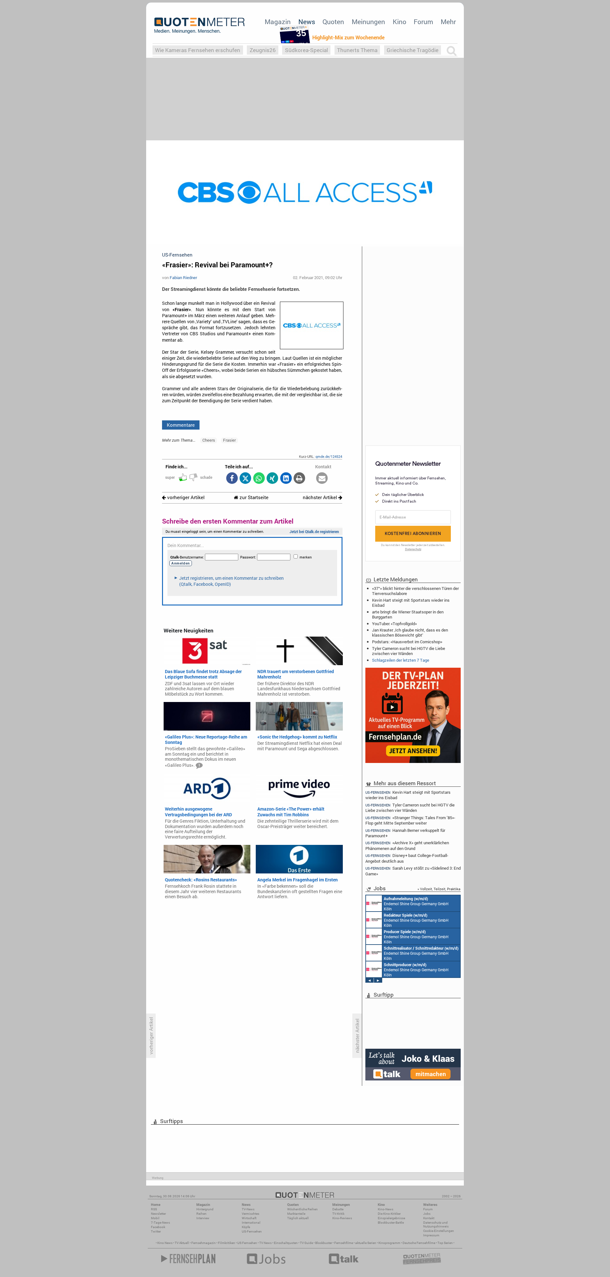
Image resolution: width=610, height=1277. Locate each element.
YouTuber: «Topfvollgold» (394, 623)
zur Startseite (253, 497)
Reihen (201, 1214)
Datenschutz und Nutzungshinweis (436, 1224)
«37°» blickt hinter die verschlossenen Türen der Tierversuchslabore (415, 590)
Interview (202, 1218)
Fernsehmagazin (203, 1243)
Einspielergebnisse (391, 1218)
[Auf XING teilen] (272, 478)
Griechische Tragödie (412, 50)
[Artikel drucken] (299, 478)
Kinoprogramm (389, 1243)
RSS (154, 1209)
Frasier (229, 440)
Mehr (448, 21)
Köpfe (246, 1227)
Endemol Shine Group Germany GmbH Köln (416, 903)
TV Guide (306, 1243)
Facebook (158, 1227)
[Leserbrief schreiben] (322, 478)
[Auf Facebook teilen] (232, 478)
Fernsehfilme (343, 1243)
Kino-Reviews (342, 1218)
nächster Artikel (320, 497)
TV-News (248, 1209)
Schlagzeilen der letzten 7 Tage (400, 660)
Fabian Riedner (183, 277)
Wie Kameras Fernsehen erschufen (197, 50)
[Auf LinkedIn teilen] (286, 478)
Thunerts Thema (357, 50)
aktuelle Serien (365, 1243)
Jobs (426, 1214)
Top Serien (445, 1243)
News (306, 21)
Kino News (165, 1243)
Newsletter (158, 1214)
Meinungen (368, 21)
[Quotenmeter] (199, 25)
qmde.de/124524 (328, 456)
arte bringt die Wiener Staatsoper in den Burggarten (408, 614)
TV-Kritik (338, 1214)
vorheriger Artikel (185, 497)
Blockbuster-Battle (391, 1222)
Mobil (155, 1218)
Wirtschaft (249, 1218)
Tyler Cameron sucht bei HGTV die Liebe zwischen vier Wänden (408, 650)
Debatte (337, 1209)
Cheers (208, 440)
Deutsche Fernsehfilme (419, 1243)
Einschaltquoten (286, 1243)
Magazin (278, 21)
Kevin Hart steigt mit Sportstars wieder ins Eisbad (411, 602)
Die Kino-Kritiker (389, 1214)
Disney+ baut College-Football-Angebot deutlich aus (406, 858)
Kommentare (181, 425)
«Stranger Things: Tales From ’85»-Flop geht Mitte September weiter (410, 820)
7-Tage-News (160, 1222)
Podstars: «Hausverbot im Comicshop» (407, 642)
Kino (399, 21)
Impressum (431, 1235)
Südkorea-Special (306, 50)
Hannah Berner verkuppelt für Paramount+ (405, 833)
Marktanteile (296, 1214)
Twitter (156, 1231)
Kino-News (385, 1209)
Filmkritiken (226, 1243)
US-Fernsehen (252, 1231)
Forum (423, 21)
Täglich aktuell (298, 1218)
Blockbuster (323, 1243)
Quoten (333, 21)
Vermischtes (250, 1214)
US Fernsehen (247, 1243)
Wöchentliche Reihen (302, 1209)
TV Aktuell (182, 1243)
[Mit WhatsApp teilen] (259, 478)
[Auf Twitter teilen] (245, 478)
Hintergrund (205, 1209)
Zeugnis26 (263, 50)
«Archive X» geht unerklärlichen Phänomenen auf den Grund (407, 845)
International (251, 1222)
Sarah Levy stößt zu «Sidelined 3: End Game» (413, 871)
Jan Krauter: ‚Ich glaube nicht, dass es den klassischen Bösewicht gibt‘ (410, 632)
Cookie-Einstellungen (438, 1231)
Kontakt (428, 1218)
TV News (265, 1243)
